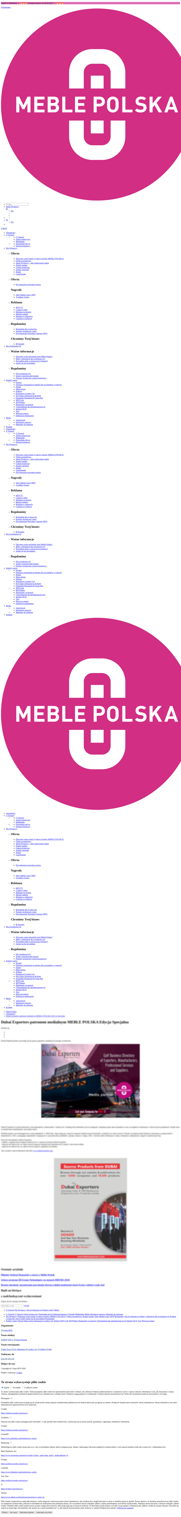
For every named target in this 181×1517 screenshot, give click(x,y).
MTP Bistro (20, 402)
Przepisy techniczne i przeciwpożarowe (31, 378)
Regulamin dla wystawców (26, 329)
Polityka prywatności (125, 1508)
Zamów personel (22, 270)
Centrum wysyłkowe (24, 319)
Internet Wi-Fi (21, 409)
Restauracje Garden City (25, 394)
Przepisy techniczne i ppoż (26, 331)
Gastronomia (21, 274)
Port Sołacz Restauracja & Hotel (28, 396)
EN (12, 211)
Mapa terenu (20, 389)
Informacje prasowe (23, 422)
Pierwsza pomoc (22, 413)
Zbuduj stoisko (21, 265)
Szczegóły (17, 1387)
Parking (19, 391)
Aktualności (10, 233)
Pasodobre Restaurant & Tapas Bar (29, 398)
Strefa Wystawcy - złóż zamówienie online (32, 263)
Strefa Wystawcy (12, 207)
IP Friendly (20, 344)
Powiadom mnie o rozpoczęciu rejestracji (32, 361)
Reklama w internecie (24, 316)
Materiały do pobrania (24, 424)
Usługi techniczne (23, 267)
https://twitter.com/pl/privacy (12, 1489)
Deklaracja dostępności (25, 416)
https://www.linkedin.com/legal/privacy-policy (19, 1438)
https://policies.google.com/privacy (14, 1413)
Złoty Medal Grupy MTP (25, 295)
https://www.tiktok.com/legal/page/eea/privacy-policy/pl (22, 1497)
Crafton (19, 1373)
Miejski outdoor (22, 314)
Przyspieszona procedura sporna (28, 285)
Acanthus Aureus (22, 297)
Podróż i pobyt (11, 380)
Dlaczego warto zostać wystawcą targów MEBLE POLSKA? (40, 259)
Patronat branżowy (23, 246)
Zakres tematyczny (23, 239)
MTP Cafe (20, 400)
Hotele (18, 272)
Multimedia (20, 242)
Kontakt (9, 427)
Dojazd (18, 382)
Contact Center (21, 310)
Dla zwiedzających (23, 374)
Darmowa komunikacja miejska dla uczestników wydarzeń (39, 385)
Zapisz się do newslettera (25, 363)
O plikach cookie (31, 1387)
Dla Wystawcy (11, 248)
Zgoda (6, 1387)
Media (8, 418)
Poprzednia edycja (23, 244)
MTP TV (19, 307)
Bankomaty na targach (24, 405)
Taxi (17, 411)
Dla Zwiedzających (13, 346)
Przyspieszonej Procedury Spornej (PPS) (31, 333)
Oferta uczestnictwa (23, 261)
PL (7, 209)
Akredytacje (20, 420)
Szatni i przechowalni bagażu (27, 376)
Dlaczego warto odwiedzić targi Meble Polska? (34, 357)
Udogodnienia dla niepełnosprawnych (30, 407)
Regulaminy (119, 1316)
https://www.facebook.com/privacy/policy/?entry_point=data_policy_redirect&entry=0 (34, 1455)
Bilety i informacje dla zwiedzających (30, 359)
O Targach (10, 235)
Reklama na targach (23, 312)
